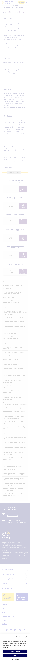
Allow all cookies (15, 651)
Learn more (6, 647)
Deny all (15, 655)
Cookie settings (15, 659)
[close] (26, 637)
